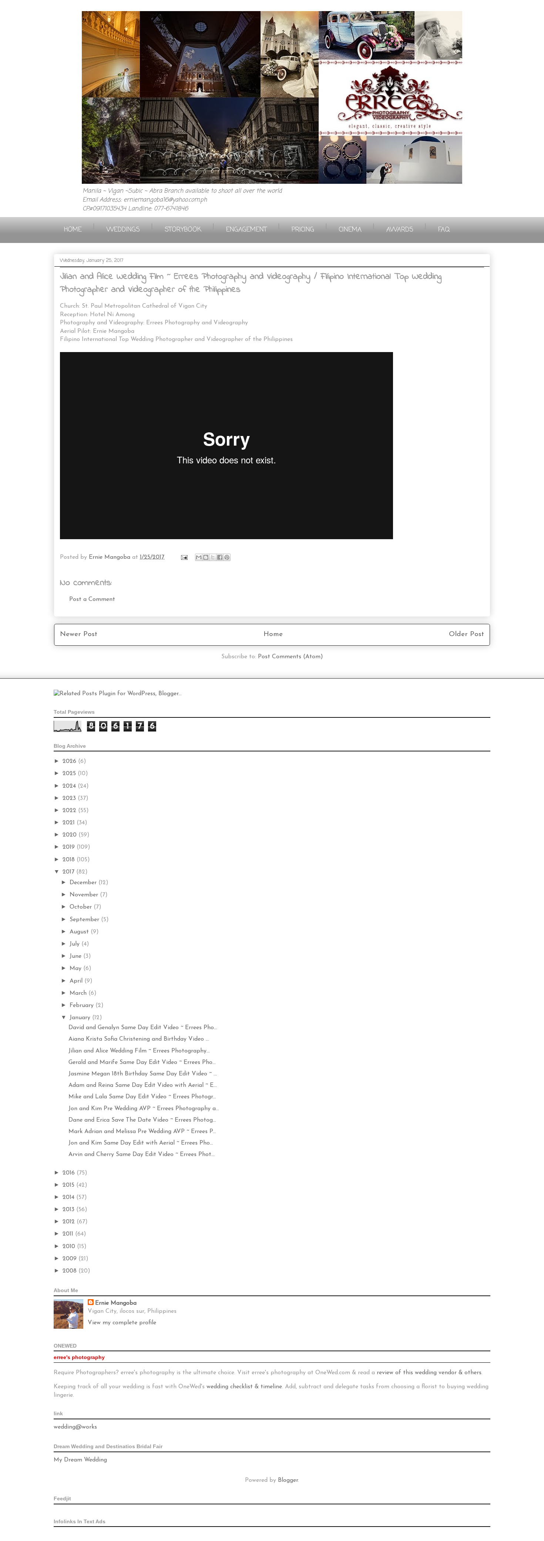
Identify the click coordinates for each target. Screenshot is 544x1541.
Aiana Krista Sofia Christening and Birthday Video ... (138, 1039)
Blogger (288, 1480)
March (79, 993)
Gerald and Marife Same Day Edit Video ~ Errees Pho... (142, 1062)
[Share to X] (212, 557)
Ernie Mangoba (116, 1303)
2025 (70, 774)
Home (273, 634)
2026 (70, 761)
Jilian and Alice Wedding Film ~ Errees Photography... (139, 1051)
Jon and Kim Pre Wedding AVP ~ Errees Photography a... (143, 1109)
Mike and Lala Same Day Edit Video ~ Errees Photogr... (142, 1097)
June (76, 956)
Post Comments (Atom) (290, 657)
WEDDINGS (123, 229)
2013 (69, 1210)
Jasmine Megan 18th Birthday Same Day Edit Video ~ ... (142, 1074)
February (82, 1005)
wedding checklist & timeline (244, 1387)
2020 (70, 835)
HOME (73, 229)
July (75, 944)
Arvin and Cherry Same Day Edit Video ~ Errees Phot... (141, 1155)
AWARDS (399, 229)
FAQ (444, 229)
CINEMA (350, 229)
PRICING (303, 229)
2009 (70, 1259)
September (85, 920)
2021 (70, 823)
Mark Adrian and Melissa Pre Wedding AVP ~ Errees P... (142, 1132)
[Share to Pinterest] (227, 557)
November (85, 895)
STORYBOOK (183, 229)
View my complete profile (122, 1323)
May (76, 968)
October (82, 907)
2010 (70, 1247)
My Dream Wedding (80, 1460)
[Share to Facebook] (220, 557)
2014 (69, 1197)
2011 (69, 1234)
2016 (70, 1173)
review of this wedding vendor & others (429, 1373)
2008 (70, 1271)
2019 (70, 847)
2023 (70, 798)
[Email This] (198, 557)
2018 (70, 860)
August (80, 932)
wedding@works (75, 1427)
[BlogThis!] (205, 557)
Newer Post (78, 634)
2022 (70, 811)
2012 (70, 1222)
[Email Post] (183, 557)
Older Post (466, 634)
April (77, 981)
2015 (69, 1185)
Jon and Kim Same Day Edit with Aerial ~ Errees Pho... (140, 1143)
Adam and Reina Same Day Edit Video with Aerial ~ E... (142, 1085)
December (84, 883)
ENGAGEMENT (246, 229)
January (81, 1018)
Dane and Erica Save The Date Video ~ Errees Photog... (142, 1120)
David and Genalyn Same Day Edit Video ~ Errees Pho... (142, 1028)
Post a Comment (92, 599)
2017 (69, 872)
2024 (70, 786)
